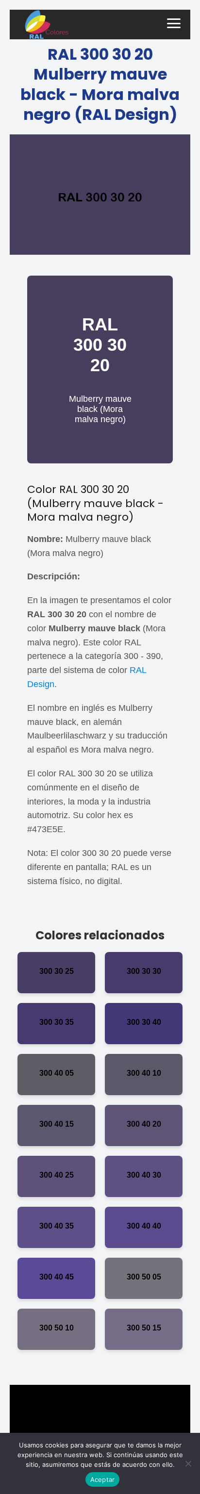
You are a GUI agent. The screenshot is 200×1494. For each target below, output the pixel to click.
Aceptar (102, 1479)
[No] (188, 1463)
